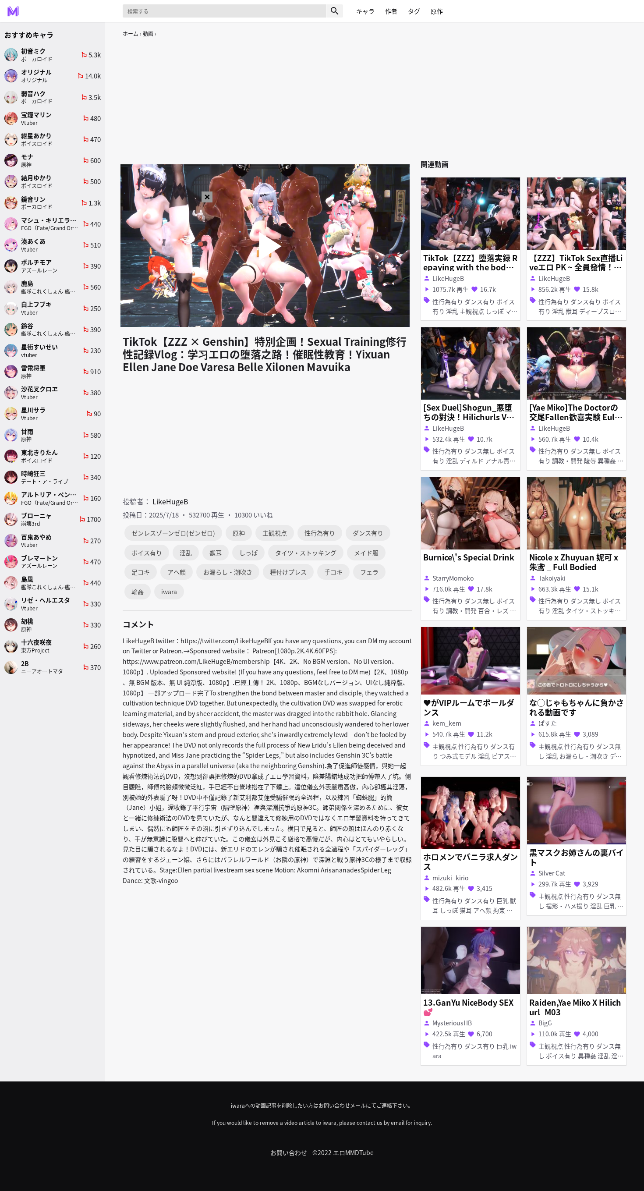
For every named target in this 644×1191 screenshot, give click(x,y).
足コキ (140, 571)
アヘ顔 (176, 571)
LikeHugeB (170, 501)
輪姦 (137, 591)
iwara (169, 591)
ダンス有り (368, 532)
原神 (239, 532)
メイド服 (366, 552)
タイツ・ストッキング (305, 552)
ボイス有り (146, 552)
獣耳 (215, 552)
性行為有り (319, 532)
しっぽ (248, 552)
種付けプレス (288, 571)
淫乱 (186, 552)
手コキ (333, 571)
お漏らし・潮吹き (227, 571)
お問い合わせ (288, 1152)
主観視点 (274, 532)
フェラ (369, 571)
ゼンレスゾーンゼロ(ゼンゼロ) (173, 532)
